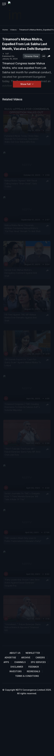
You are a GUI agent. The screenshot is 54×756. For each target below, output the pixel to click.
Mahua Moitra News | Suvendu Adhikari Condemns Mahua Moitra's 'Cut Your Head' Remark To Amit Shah (22, 228)
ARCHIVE (25, 657)
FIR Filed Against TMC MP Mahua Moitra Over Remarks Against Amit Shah (20, 317)
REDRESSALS (33, 671)
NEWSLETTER (33, 653)
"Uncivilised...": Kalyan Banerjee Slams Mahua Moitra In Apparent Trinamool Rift (22, 627)
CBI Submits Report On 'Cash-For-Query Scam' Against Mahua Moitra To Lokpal (22, 362)
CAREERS (40, 657)
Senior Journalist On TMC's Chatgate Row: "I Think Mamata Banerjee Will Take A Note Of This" (22, 496)
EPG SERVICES (38, 662)
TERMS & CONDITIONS (27, 676)
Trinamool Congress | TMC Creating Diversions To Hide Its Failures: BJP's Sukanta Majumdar (22, 407)
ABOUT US (15, 653)
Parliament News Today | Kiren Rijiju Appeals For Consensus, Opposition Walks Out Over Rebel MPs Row (21, 139)
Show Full (25, 84)
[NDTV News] (15, 13)
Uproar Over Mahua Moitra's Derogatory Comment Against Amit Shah (20, 273)
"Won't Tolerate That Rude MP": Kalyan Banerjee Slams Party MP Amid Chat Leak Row (22, 451)
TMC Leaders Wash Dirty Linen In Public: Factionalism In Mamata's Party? (22, 539)
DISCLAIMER (16, 666)
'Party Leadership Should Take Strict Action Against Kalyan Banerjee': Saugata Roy (21, 582)
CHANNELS (20, 662)
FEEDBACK (33, 666)
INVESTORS (15, 671)
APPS (6, 662)
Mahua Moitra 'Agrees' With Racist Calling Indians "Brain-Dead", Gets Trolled (20, 183)
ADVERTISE (10, 657)
